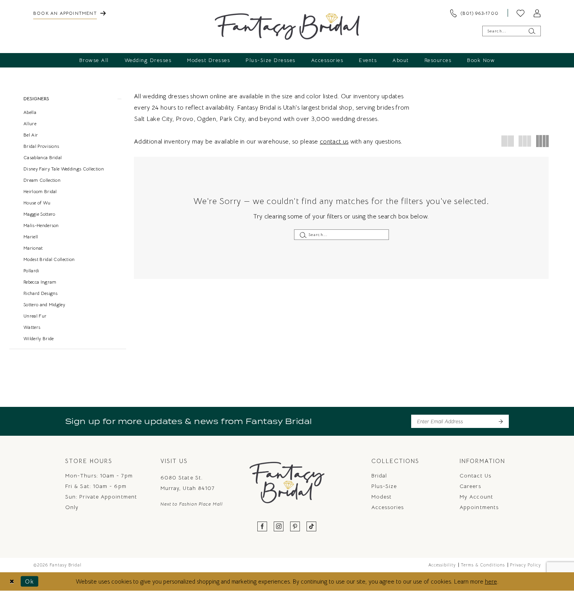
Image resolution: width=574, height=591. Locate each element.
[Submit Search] (531, 31)
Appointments (479, 507)
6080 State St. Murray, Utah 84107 (187, 483)
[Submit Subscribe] (500, 421)
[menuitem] (69, 13)
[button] (537, 13)
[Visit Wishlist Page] (520, 13)
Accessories (387, 507)
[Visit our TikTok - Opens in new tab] (311, 527)
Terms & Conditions (483, 565)
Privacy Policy (525, 565)
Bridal (379, 475)
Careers (470, 486)
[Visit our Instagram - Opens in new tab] (278, 527)
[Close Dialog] (12, 581)
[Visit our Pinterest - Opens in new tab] (295, 527)
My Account (476, 496)
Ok (29, 581)
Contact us (475, 475)
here (491, 581)
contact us (334, 142)
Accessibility (442, 565)
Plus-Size (384, 486)
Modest (381, 496)
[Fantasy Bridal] (287, 26)
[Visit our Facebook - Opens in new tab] (262, 527)
